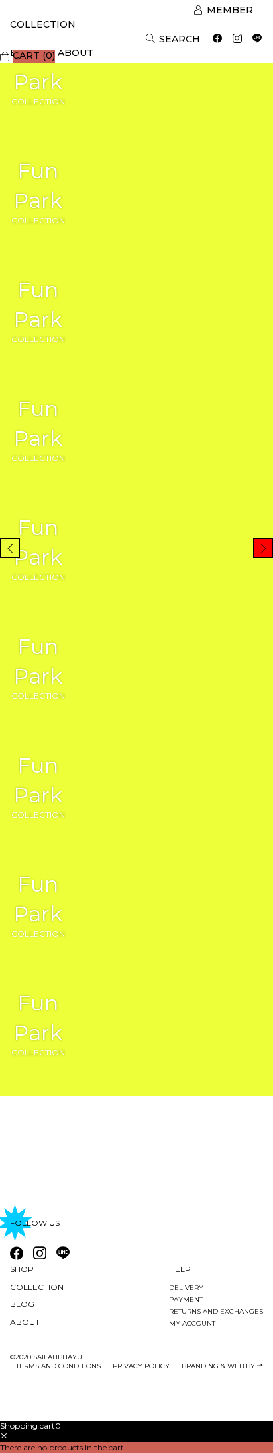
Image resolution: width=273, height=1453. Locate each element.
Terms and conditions (58, 1366)
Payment (186, 1299)
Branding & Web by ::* (222, 1366)
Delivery (186, 1287)
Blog (22, 1304)
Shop (22, 1269)
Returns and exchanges (216, 1311)
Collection (43, 24)
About (75, 53)
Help (180, 1269)
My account (192, 1323)
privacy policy (141, 1366)
